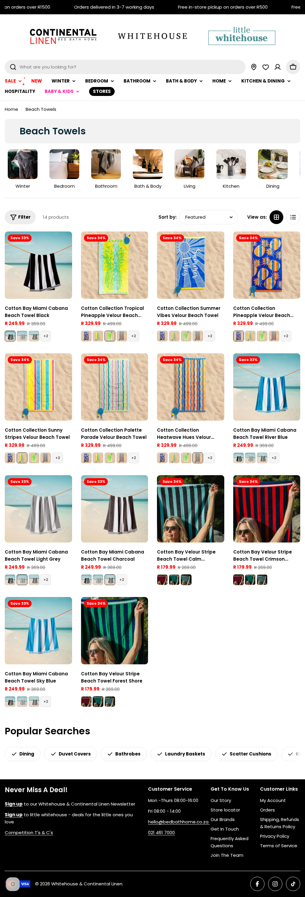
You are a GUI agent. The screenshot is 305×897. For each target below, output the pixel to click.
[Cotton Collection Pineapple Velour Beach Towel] (86, 336)
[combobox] (125, 67)
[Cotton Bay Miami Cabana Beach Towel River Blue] (267, 387)
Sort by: (167, 217)
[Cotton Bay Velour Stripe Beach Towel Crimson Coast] (162, 579)
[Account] (277, 67)
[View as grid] (276, 217)
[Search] (13, 67)
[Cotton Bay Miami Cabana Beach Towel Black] (38, 265)
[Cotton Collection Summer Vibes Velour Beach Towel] (190, 265)
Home (11, 109)
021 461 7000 (161, 832)
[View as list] (293, 217)
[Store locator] (253, 67)
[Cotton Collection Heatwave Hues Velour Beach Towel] (121, 336)
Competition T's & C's (29, 832)
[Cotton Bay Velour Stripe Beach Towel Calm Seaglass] (190, 508)
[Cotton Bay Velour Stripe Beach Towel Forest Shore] (174, 579)
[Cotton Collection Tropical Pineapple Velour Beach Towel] (114, 265)
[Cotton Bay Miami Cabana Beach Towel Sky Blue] (38, 630)
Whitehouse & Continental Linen (86, 884)
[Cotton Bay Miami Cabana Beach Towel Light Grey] (22, 336)
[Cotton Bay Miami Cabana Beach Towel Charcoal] (34, 336)
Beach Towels (41, 109)
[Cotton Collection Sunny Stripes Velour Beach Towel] (98, 336)
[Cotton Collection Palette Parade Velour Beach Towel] (114, 387)
